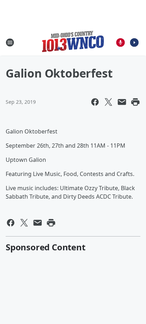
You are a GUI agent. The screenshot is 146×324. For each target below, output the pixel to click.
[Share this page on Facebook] (95, 102)
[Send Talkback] (120, 42)
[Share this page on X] (108, 102)
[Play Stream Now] (134, 42)
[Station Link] (73, 42)
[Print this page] (135, 102)
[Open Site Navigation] (10, 42)
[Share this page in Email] (122, 102)
